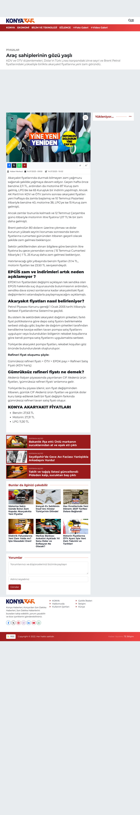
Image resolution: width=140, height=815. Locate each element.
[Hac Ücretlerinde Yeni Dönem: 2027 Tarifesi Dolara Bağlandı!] (75, 496)
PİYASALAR (12, 50)
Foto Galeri (81, 27)
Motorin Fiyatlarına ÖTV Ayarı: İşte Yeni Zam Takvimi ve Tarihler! (74, 540)
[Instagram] (23, 622)
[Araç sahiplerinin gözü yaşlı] (48, 137)
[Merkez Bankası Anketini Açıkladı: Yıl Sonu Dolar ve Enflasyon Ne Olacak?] (48, 526)
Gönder (14, 587)
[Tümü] (130, 116)
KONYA (10, 27)
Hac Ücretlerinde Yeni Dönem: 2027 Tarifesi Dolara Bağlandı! (75, 509)
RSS (12, 636)
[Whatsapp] (39, 622)
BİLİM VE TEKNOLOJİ (44, 27)
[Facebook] (8, 622)
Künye (81, 607)
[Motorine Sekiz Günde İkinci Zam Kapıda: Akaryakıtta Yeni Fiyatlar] (20, 496)
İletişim (82, 604)
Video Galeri (100, 27)
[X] (13, 622)
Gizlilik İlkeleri (85, 600)
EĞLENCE (65, 27)
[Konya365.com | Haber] (20, 21)
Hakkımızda (58, 604)
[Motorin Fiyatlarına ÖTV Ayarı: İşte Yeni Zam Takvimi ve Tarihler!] (75, 526)
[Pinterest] (18, 622)
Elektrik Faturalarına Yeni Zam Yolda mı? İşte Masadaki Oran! (20, 538)
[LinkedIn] (28, 622)
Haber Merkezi (16, 171)
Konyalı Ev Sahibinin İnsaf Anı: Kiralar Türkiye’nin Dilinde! (47, 509)
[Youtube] (33, 622)
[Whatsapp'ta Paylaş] (19, 165)
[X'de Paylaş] (14, 165)
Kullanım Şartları (60, 607)
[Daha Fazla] (24, 165)
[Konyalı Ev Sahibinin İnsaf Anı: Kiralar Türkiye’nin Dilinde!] (48, 496)
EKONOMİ (23, 27)
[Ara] (129, 21)
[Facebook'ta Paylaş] (9, 165)
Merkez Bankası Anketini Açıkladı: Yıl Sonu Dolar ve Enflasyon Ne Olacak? (48, 541)
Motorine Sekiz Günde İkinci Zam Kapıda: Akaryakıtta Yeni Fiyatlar (19, 510)
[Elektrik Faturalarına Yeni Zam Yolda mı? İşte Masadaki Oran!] (20, 526)
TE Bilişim (129, 636)
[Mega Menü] (132, 20)
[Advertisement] (70, 91)
